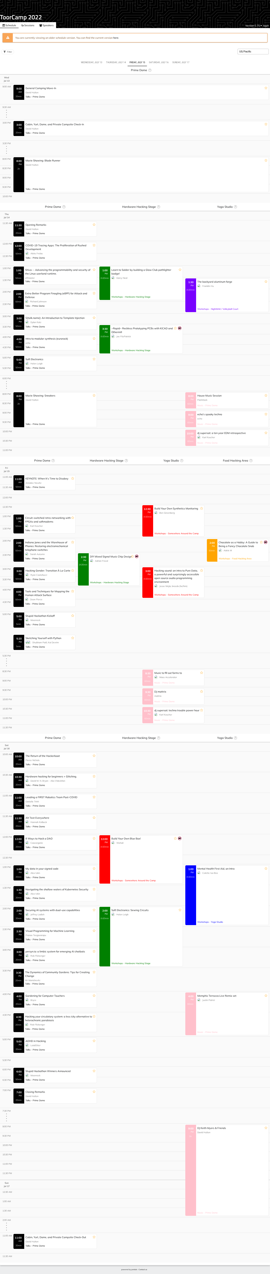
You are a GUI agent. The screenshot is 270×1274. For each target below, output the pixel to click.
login (266, 25)
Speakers (48, 25)
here (115, 37)
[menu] (253, 25)
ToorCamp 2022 (21, 17)
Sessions (29, 25)
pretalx (134, 1269)
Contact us (143, 1269)
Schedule (10, 25)
